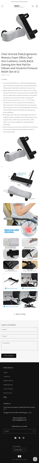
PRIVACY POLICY (8, 380)
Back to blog (20, 314)
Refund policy (8, 393)
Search (6, 372)
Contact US (7, 376)
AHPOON (17, 459)
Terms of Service (8, 389)
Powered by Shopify (23, 459)
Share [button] (5, 79)
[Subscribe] (33, 431)
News (5, 397)
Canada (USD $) (18, 450)
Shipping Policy (8, 384)
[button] (2, 6)
